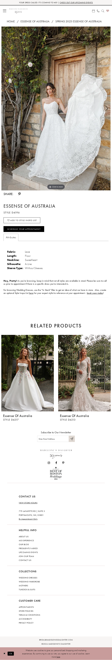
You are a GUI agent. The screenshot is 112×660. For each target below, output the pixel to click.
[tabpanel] (56, 108)
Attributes (11, 237)
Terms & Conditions (29, 615)
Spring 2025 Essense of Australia (78, 21)
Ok (10, 653)
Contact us (25, 560)
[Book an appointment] (93, 10)
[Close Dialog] (4, 653)
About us (23, 536)
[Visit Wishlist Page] (107, 10)
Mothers (23, 585)
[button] (4, 10)
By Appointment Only (28, 519)
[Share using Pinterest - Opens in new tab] (19, 194)
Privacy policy (26, 622)
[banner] (18, 10)
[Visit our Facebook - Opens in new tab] (56, 462)
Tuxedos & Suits (27, 589)
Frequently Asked (28, 548)
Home (11, 21)
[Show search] (102, 10)
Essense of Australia (35, 21)
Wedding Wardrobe (29, 581)
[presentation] (27, 373)
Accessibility (25, 619)
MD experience (26, 540)
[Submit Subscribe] (72, 439)
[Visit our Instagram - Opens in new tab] (49, 462)
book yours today (95, 293)
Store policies (26, 611)
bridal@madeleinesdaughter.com (56, 640)
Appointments (26, 607)
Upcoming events (28, 552)
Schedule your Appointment (24, 229)
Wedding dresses (28, 577)
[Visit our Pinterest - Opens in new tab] (63, 462)
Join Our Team (26, 556)
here (31, 293)
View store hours (28, 502)
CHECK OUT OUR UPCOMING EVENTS (76, 2)
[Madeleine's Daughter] (56, 453)
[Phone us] (98, 10)
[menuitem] (4, 10)
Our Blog (24, 544)
